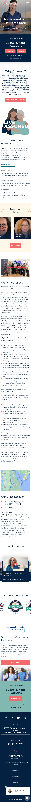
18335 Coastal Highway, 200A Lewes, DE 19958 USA (15, 730)
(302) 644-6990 (9, 507)
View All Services (8, 165)
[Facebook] (6, 718)
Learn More (15, 245)
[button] (27, 3)
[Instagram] (25, 718)
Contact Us (10, 51)
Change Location (15, 58)
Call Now (21, 51)
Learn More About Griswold (15, 99)
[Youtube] (18, 718)
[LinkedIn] (12, 718)
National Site (15, 770)
